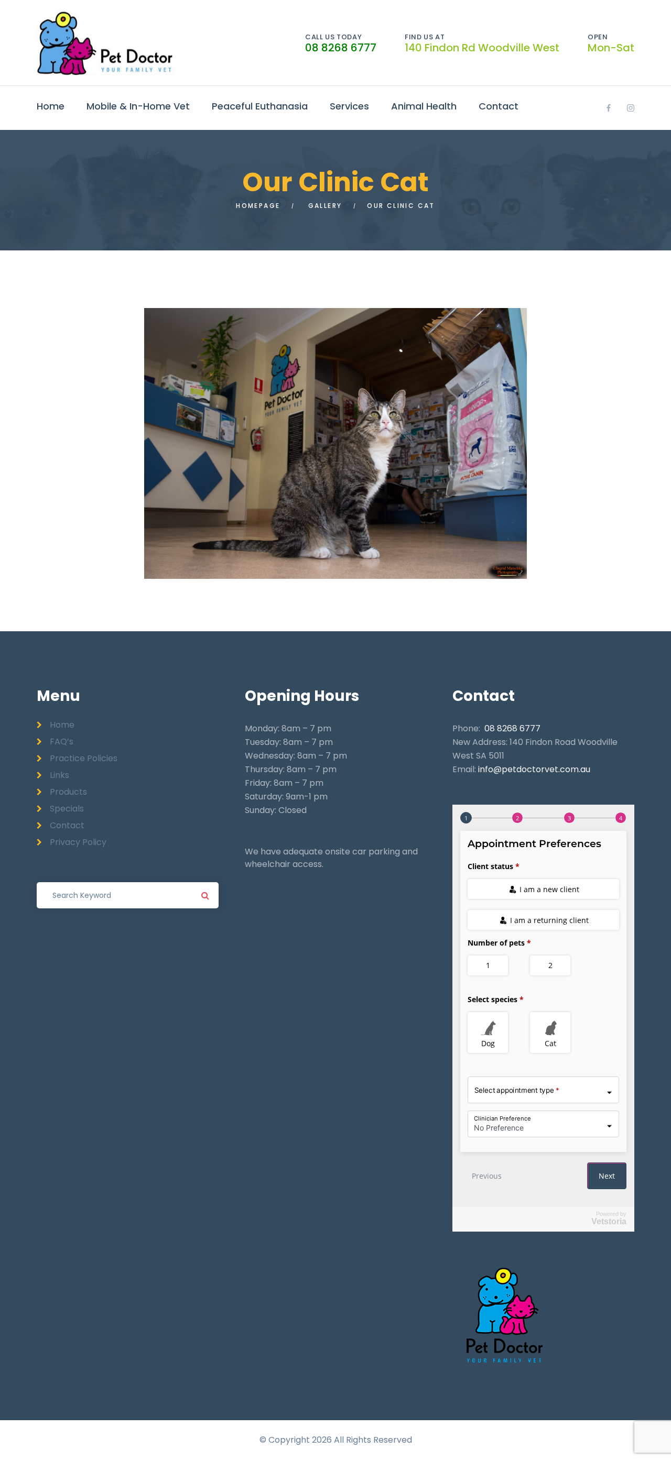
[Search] (205, 895)
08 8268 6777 (340, 47)
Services (349, 106)
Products (68, 792)
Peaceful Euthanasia (260, 106)
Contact (498, 106)
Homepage (258, 205)
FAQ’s (61, 742)
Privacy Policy (78, 842)
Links (59, 775)
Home (50, 106)
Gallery (325, 205)
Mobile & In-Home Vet (138, 106)
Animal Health (424, 106)
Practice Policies (83, 758)
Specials (67, 809)
